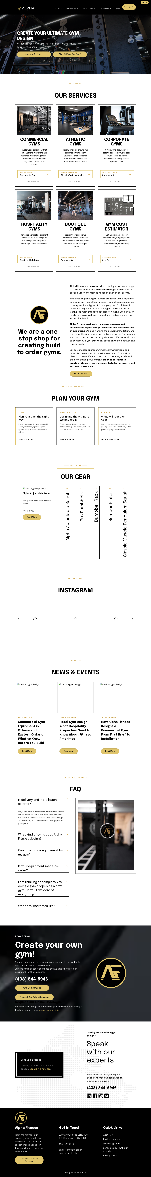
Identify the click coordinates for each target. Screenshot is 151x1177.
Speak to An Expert (34, 54)
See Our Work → (34, 181)
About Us (56, 8)
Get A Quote (129, 7)
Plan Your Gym (88, 8)
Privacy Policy (110, 1156)
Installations (105, 8)
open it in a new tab (48, 1010)
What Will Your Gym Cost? (70, 54)
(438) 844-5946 (31, 979)
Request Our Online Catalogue (34, 997)
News (118, 8)
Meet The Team (81, 374)
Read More (32, 517)
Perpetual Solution (79, 1173)
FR (146, 2)
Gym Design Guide (32, 988)
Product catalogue (112, 1139)
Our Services (71, 8)
